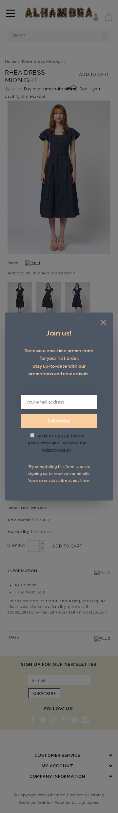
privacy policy (56, 450)
